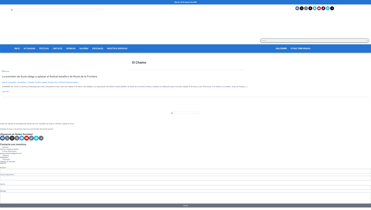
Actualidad (29, 48)
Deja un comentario (9, 82)
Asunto (2, 184)
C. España (30, 82)
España (44, 82)
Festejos (44, 48)
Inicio (17, 48)
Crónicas (71, 48)
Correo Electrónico (7, 175)
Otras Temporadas (300, 48)
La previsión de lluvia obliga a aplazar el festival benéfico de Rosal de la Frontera (49, 76)
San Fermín (281, 48)
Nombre (3, 168)
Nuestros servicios (117, 48)
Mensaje (3, 191)
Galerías (83, 48)
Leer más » (6, 91)
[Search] (367, 40)
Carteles (57, 48)
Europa (50, 82)
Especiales (97, 48)
